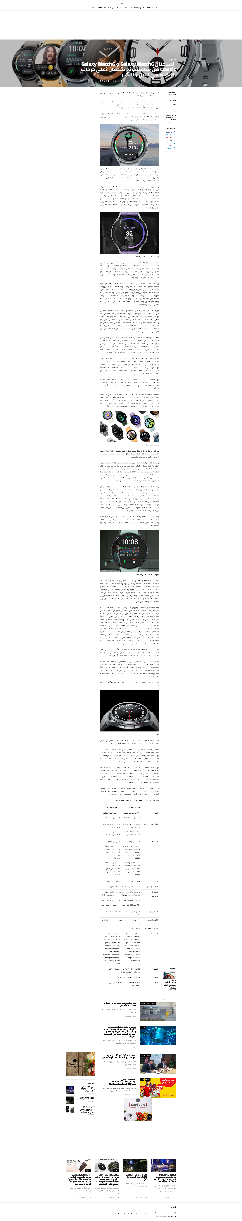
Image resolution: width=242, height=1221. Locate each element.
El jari (121, 3)
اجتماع (142, 7)
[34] (151, 911)
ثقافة (130, 7)
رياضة (125, 7)
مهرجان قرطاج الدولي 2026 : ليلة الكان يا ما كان (86, 1098)
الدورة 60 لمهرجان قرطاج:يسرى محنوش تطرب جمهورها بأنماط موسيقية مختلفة (87, 1089)
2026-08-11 (91, 1094)
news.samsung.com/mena (147, 794)
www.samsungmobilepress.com (112, 791)
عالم (113, 7)
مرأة (109, 7)
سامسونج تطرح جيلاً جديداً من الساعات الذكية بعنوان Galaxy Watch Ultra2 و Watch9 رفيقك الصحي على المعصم (86, 1109)
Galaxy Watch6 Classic (171, 118)
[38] (132, 985)
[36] (112, 969)
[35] (139, 920)
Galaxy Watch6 (171, 115)
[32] (151, 824)
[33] (144, 824)
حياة (105, 7)
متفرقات (99, 7)
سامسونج (172, 122)
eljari (174, 104)
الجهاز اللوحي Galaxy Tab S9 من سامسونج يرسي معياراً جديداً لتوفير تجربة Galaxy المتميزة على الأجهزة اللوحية (170, 985)
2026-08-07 (91, 1101)
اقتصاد (148, 7)
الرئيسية (154, 7)
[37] (127, 977)
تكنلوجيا (119, 7)
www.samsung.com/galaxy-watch (122, 794)
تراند (93, 7)
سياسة (136, 7)
